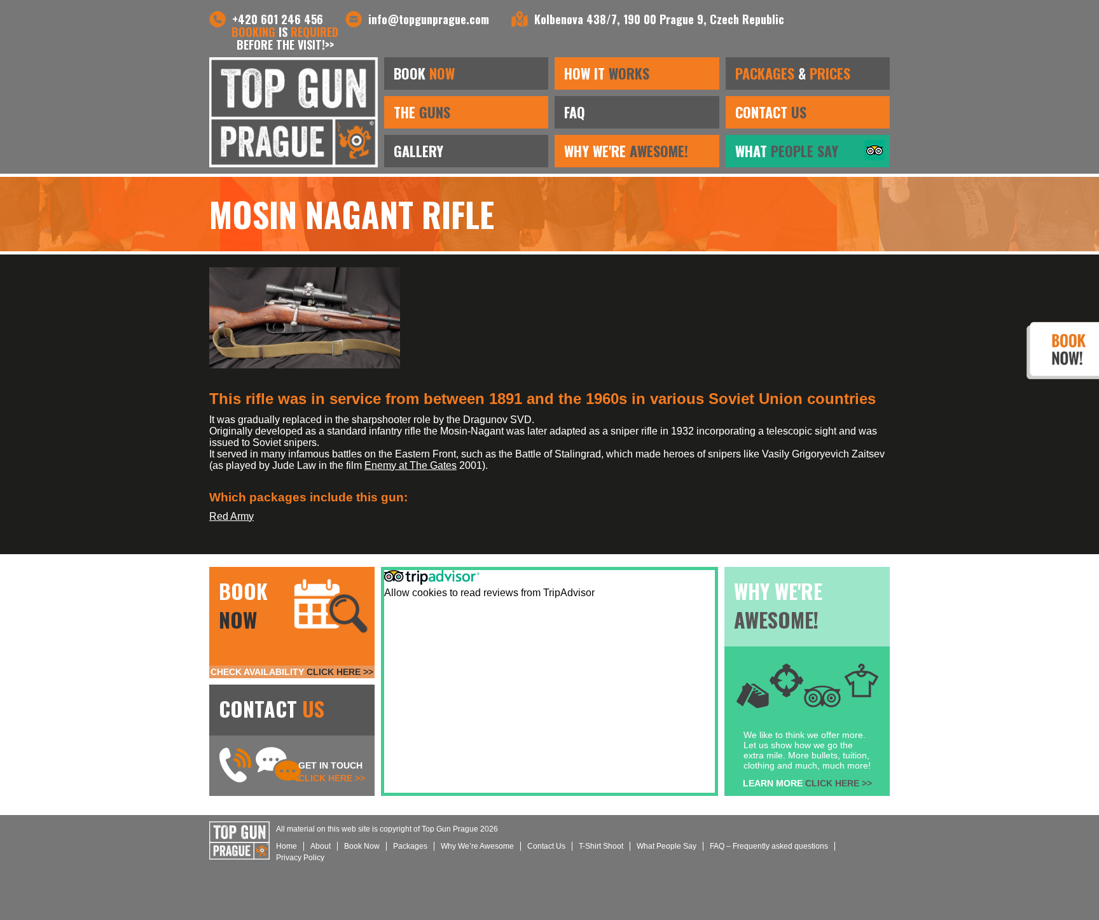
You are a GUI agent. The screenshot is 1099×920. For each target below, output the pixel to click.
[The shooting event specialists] (293, 112)
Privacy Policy (300, 857)
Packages (410, 846)
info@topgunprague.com (428, 19)
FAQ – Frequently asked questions (769, 846)
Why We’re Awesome (477, 846)
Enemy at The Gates (410, 465)
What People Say (666, 846)
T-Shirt (601, 846)
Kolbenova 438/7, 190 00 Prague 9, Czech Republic (659, 19)
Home (286, 846)
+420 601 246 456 (277, 19)
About (320, 846)
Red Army (231, 516)
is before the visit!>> (285, 38)
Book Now (362, 846)
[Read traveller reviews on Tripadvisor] (874, 156)
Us (546, 846)
